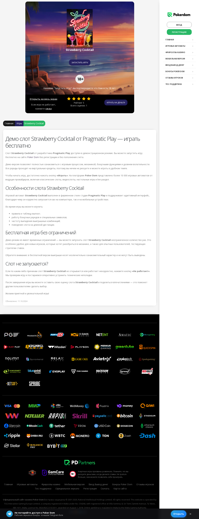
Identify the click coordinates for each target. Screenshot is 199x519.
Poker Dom (33, 157)
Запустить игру (80, 62)
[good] (84, 98)
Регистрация (179, 32)
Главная (169, 39)
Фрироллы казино (175, 52)
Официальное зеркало (67, 488)
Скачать (105, 488)
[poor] (74, 98)
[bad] (69, 98)
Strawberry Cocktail (34, 123)
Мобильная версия (175, 58)
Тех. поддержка (173, 84)
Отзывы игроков (174, 77)
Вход (179, 24)
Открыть (178, 513)
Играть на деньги (116, 102)
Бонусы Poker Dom (175, 71)
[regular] (79, 98)
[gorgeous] (88, 98)
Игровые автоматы (175, 46)
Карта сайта (120, 488)
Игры (19, 123)
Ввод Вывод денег (174, 65)
